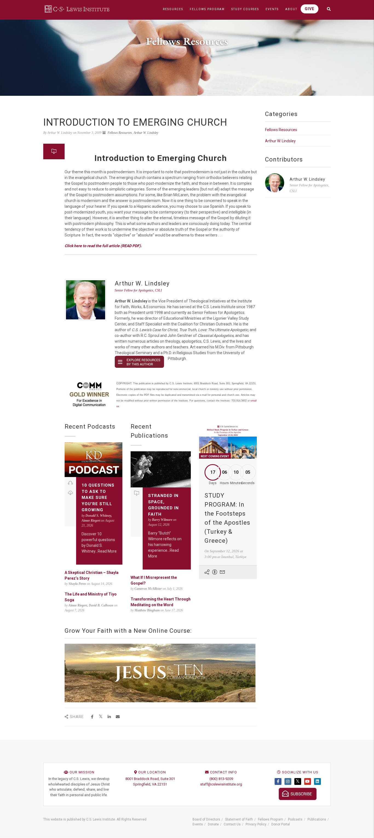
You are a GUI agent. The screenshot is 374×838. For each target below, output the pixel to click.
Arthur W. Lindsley (146, 133)
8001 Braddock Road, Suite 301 (150, 779)
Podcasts (295, 819)
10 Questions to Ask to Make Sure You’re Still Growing (98, 497)
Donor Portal (280, 824)
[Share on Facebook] (92, 716)
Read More (107, 551)
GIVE (309, 9)
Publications (316, 819)
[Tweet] (100, 716)
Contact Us (232, 824)
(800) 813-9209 (221, 779)
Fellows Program (270, 819)
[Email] (117, 716)
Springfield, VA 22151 (150, 784)
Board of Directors (206, 819)
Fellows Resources (120, 133)
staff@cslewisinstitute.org (221, 784)
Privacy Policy (256, 824)
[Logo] (77, 8)
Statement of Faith (239, 819)
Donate (213, 824)
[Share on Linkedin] (109, 716)
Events (197, 824)
